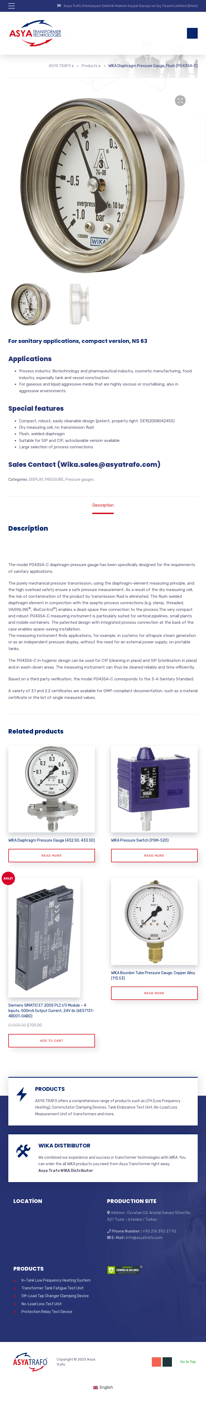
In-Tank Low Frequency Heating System (56, 1280)
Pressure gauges (79, 479)
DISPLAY (36, 479)
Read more (52, 855)
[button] (180, 100)
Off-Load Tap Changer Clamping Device (55, 1296)
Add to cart (51, 1041)
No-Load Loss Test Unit (41, 1304)
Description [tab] (103, 505)
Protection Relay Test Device (46, 1312)
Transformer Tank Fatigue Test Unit (52, 1288)
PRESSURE (54, 479)
